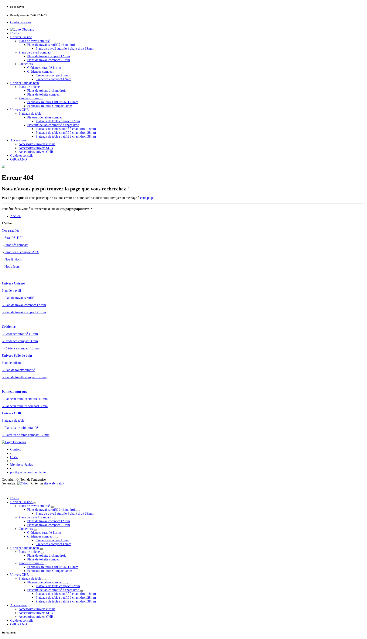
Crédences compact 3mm (52, 75)
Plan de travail (11, 290)
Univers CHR (19, 109)
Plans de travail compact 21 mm (48, 60)
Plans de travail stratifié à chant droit (51, 44)
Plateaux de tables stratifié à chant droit (53, 125)
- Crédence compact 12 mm (21, 348)
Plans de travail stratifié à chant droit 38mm (64, 48)
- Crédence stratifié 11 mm (20, 334)
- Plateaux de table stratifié (20, 427)
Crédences (26, 64)
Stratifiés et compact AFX (21, 252)
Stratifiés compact (16, 245)
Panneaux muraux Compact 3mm (49, 106)
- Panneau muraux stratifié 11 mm (25, 399)
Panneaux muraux (31, 98)
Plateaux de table (30, 113)
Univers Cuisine (21, 37)
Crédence (9, 326)
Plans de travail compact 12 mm (48, 56)
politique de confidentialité (28, 472)
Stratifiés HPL (14, 237)
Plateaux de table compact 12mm (58, 121)
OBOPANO (18, 159)
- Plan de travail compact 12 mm (24, 305)
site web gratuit (54, 483)
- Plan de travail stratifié (18, 298)
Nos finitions (13, 259)
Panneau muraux (14, 391)
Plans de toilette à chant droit (46, 90)
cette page (147, 198)
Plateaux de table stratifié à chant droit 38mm (66, 136)
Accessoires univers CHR (36, 151)
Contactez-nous (20, 22)
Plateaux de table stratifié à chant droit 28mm (66, 132)
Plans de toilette (29, 87)
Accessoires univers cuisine (37, 144)
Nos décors (12, 266)
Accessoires (18, 140)
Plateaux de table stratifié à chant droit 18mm (66, 129)
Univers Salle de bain (24, 83)
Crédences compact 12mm (53, 79)
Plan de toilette (11, 363)
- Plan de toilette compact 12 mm (24, 377)
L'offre (14, 33)
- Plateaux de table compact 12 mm (25, 435)
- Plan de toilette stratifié (18, 370)
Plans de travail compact (35, 52)
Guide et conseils (21, 155)
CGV (14, 457)
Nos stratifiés (10, 230)
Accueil (15, 216)
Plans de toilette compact (43, 94)
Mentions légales (21, 464)
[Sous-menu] (34, 503)
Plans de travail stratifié (34, 41)
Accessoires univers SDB (36, 148)
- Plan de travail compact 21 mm (24, 312)
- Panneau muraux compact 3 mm (25, 406)
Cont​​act (15, 449)
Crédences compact (40, 71)
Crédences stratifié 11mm (44, 67)
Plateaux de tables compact (45, 117)
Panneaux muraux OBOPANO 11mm (52, 102)
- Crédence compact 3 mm (20, 341)
